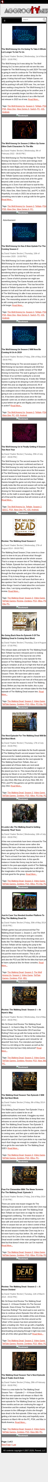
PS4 (44, 106)
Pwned (38, 1450)
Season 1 (16, 975)
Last (14, 1445)
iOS (42, 109)
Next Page (6, 1445)
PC (38, 109)
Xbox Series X (23, 109)
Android (5, 112)
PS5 (4, 109)
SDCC (5, 510)
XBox (40, 601)
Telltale (38, 106)
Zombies (28, 601)
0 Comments (9, 122)
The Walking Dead (15, 598)
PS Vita (39, 704)
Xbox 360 (42, 1061)
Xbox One (11, 109)
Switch (33, 109)
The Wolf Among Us (16, 106)
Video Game (39, 598)
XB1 (25, 978)
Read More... (33, 99)
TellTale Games (9, 601)
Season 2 (30, 106)
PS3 (35, 601)
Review (20, 601)
